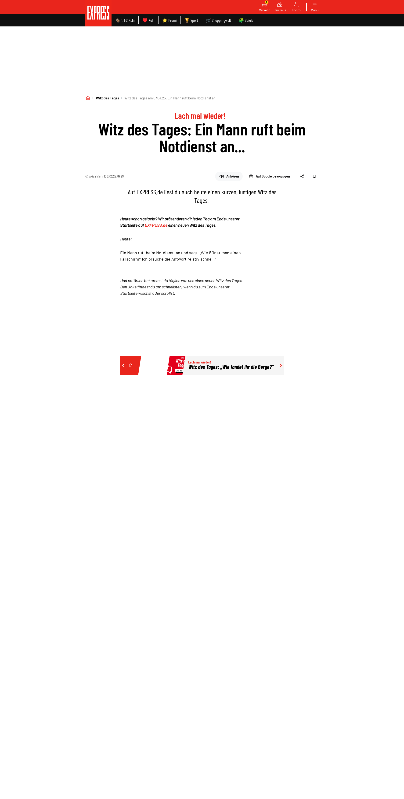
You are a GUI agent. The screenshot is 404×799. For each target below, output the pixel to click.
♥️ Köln (148, 20)
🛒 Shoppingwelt (218, 20)
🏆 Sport (191, 20)
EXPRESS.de (156, 225)
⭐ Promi (169, 20)
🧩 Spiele (246, 20)
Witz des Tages (107, 98)
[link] (98, 13)
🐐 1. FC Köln (125, 20)
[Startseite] (88, 98)
